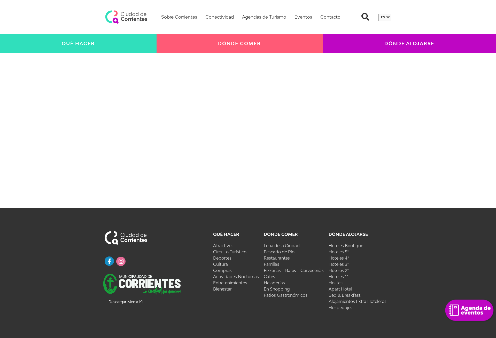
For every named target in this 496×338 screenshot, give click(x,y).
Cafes (269, 276)
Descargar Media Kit (126, 302)
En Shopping (277, 289)
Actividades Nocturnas (236, 276)
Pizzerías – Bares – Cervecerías (294, 270)
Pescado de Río (279, 251)
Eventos (303, 17)
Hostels (336, 282)
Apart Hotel (340, 289)
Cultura (220, 264)
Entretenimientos (230, 282)
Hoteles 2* (339, 270)
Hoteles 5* (339, 251)
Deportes (222, 258)
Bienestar (222, 289)
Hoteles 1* (338, 276)
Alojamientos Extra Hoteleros (357, 301)
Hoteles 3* (339, 264)
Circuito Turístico (229, 251)
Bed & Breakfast (344, 295)
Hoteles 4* (339, 258)
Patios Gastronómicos (285, 295)
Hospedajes (340, 307)
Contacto (330, 17)
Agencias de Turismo (264, 17)
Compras (222, 270)
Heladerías (274, 282)
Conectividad (219, 17)
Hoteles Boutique (346, 245)
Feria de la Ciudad (282, 245)
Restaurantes (277, 258)
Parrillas (271, 264)
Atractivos (223, 245)
